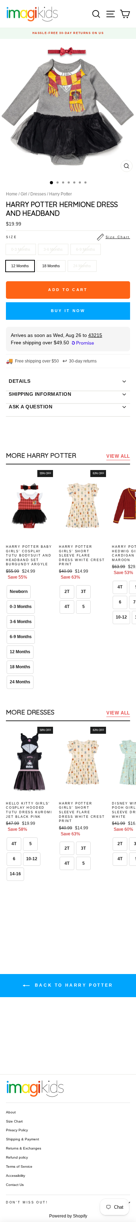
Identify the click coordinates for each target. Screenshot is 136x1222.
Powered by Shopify (68, 1216)
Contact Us (15, 1185)
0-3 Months (20, 249)
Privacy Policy (17, 1130)
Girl (24, 194)
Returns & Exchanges (23, 1148)
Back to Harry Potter (72, 985)
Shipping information (40, 394)
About (11, 1112)
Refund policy (17, 1157)
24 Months (82, 266)
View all (118, 456)
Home (11, 194)
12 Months (20, 266)
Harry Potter (60, 194)
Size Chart (14, 1121)
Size (68, 237)
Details (20, 381)
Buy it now (68, 311)
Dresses (38, 194)
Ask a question (30, 406)
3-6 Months (53, 249)
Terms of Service (19, 1166)
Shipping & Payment (22, 1139)
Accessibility (15, 1176)
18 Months (51, 266)
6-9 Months (85, 249)
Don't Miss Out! (27, 1202)
